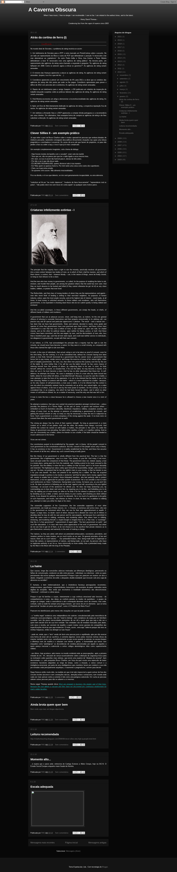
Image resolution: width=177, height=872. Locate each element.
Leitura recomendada (44, 734)
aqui (41, 660)
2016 (120, 51)
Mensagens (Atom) (73, 851)
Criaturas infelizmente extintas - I (52, 210)
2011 (120, 68)
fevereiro (124, 93)
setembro (124, 79)
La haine (36, 566)
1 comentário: (60, 551)
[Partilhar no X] (78, 126)
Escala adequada (41, 786)
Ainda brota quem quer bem (49, 704)
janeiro (123, 96)
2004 (120, 156)
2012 (120, 65)
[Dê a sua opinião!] (76, 126)
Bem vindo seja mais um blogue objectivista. (47, 709)
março (122, 89)
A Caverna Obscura (52, 9)
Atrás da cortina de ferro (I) (48, 37)
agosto (123, 82)
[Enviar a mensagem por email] (73, 126)
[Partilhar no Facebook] (81, 126)
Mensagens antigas (97, 843)
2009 (120, 138)
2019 (120, 40)
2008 (120, 142)
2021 (120, 37)
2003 (120, 160)
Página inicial (71, 843)
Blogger (105, 867)
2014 (120, 58)
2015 (120, 54)
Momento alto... (40, 759)
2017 (120, 47)
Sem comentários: (62, 126)
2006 (120, 149)
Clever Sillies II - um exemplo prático (54, 133)
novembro (124, 75)
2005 (120, 152)
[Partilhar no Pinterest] (83, 126)
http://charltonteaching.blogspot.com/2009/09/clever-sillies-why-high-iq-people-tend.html (63, 739)
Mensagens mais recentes (42, 843)
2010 (120, 72)
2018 (120, 44)
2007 (120, 145)
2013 (120, 61)
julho (122, 86)
